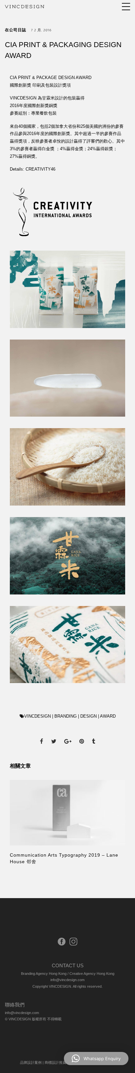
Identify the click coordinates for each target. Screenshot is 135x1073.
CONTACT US (68, 965)
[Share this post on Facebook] (41, 735)
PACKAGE (46, 77)
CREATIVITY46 (40, 169)
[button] (96, 1058)
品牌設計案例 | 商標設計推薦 (43, 1062)
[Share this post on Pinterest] (81, 735)
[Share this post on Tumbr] (93, 735)
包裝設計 (53, 85)
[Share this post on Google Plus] (67, 735)
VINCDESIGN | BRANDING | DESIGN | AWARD (70, 716)
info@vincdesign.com (67, 980)
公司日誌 (17, 31)
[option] (67, 823)
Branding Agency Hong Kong (44, 974)
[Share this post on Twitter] (53, 735)
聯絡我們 (15, 1004)
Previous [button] (21, 823)
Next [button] (111, 823)
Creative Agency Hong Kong (91, 974)
